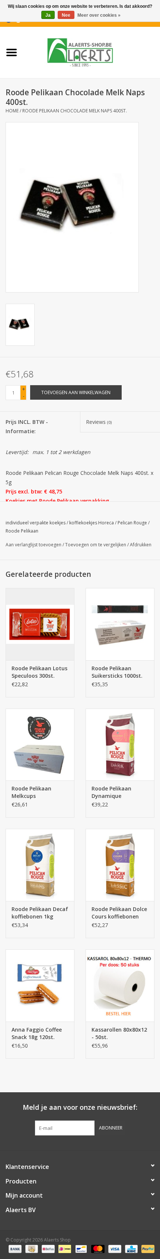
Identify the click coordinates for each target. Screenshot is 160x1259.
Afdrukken (140, 544)
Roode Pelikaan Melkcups (31, 792)
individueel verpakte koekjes (35, 523)
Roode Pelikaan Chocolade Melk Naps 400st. (74, 111)
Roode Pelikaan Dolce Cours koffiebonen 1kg (119, 912)
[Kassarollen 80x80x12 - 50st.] (120, 985)
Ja (48, 15)
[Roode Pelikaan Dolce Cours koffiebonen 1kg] (120, 865)
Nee (66, 15)
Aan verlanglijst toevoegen (33, 544)
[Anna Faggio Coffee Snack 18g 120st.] (40, 985)
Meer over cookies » (99, 15)
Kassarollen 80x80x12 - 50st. (119, 1033)
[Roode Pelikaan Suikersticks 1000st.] (120, 624)
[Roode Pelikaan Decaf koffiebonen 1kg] (40, 865)
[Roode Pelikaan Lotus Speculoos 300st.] (40, 624)
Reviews (99, 421)
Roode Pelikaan (22, 531)
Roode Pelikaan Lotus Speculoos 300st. (39, 672)
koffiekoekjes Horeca (91, 523)
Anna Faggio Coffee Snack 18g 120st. (37, 1033)
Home (12, 111)
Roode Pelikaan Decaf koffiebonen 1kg (40, 912)
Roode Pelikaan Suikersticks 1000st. (117, 672)
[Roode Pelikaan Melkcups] (40, 745)
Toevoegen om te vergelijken (96, 544)
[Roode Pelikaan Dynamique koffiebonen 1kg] (120, 745)
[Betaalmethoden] (14, 1249)
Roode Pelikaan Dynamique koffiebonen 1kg (112, 792)
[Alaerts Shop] (91, 51)
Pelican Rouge (132, 523)
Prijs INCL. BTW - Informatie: (27, 426)
